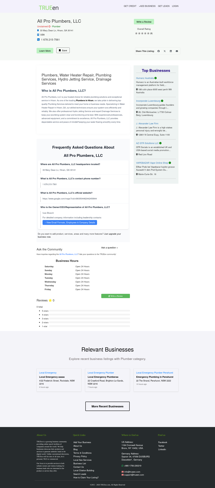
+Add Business (147, 5)
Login (175, 5)
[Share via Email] (177, 51)
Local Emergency (47, 372)
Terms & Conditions (82, 452)
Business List (79, 463)
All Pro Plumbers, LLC (68, 254)
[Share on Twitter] (164, 51)
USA (42, 34)
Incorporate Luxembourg (148, 100)
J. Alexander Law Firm (147, 123)
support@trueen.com (134, 474)
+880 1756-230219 (132, 465)
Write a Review (143, 21)
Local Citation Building (83, 470)
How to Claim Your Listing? (86, 477)
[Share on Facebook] (158, 51)
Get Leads (164, 5)
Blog (75, 449)
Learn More (45, 50)
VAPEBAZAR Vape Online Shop (152, 162)
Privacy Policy (80, 456)
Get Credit (130, 5)
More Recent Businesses (107, 406)
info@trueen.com (132, 471)
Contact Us (78, 466)
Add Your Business (82, 442)
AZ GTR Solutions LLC (147, 143)
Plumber (56, 26)
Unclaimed (43, 26)
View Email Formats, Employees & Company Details (69, 222)
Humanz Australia (145, 78)
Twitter (161, 445)
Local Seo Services (82, 459)
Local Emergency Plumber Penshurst (154, 372)
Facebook (162, 442)
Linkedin (162, 449)
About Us (77, 445)
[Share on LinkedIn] (170, 51)
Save (64, 50)
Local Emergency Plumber (101, 372)
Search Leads (79, 473)
